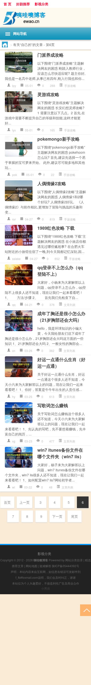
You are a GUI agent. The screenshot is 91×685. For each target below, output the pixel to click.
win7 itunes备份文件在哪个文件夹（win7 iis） (60, 453)
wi (13, 487)
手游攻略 (70, 86)
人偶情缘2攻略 (51, 183)
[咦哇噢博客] (45, 18)
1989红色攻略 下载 (55, 228)
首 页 (7, 3)
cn (13, 351)
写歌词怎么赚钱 (52, 405)
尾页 (74, 516)
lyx (14, 130)
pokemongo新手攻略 (58, 139)
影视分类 (41, 3)
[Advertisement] (45, 639)
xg (13, 441)
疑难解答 (45, 566)
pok (14, 175)
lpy (14, 86)
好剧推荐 (23, 3)
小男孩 (45, 588)
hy (13, 397)
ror (14, 219)
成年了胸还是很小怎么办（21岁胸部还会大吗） (61, 316)
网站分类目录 (74, 560)
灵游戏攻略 (48, 94)
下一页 (57, 516)
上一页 (24, 502)
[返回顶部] (85, 609)
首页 (7, 502)
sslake (16, 259)
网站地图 (31, 566)
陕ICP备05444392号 (65, 566)
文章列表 (69, 305)
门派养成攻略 (50, 55)
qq (14, 305)
